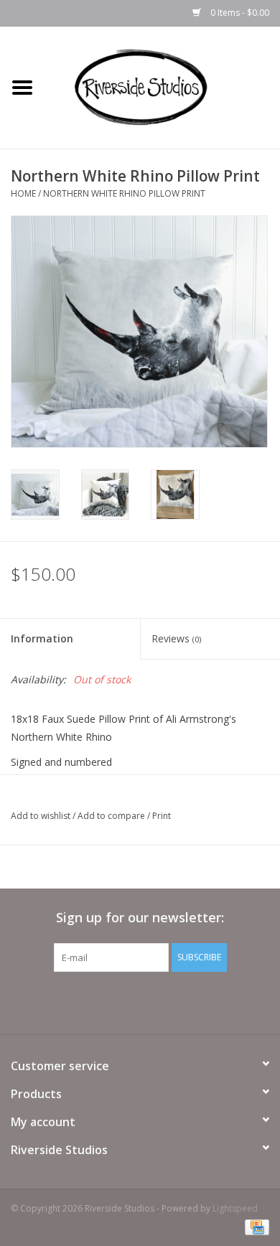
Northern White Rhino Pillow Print (124, 193)
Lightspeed (235, 1208)
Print (161, 816)
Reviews (176, 638)
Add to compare (112, 816)
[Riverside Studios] (162, 86)
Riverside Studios (59, 1150)
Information (42, 638)
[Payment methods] (254, 1226)
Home (23, 193)
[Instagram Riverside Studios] (152, 1001)
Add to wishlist (40, 816)
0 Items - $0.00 (238, 12)
